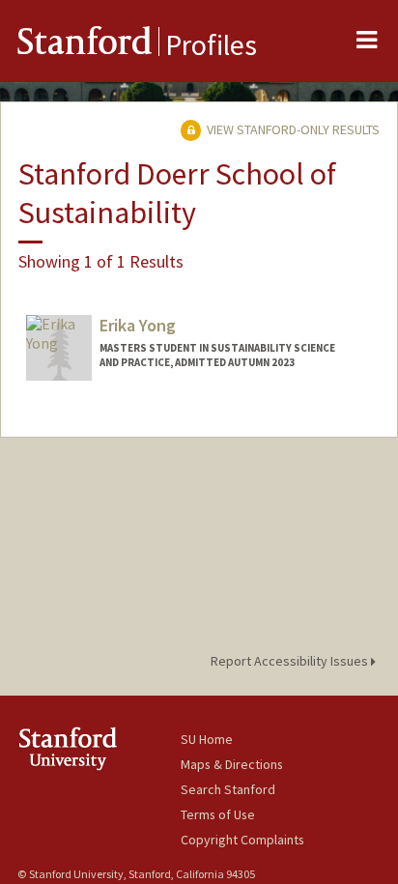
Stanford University (99, 748)
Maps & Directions (232, 764)
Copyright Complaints (242, 839)
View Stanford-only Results (292, 129)
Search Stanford (228, 789)
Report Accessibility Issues (291, 661)
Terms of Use (218, 814)
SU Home (207, 739)
